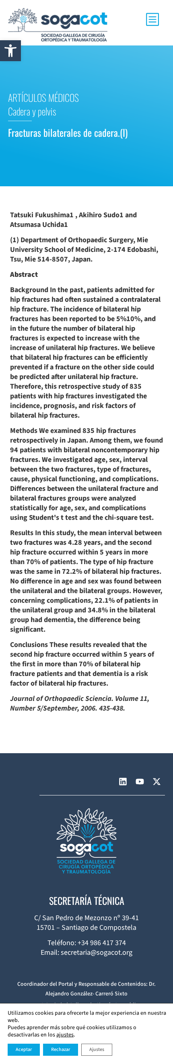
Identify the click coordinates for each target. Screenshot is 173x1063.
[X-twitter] (156, 781)
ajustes (65, 1034)
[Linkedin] (122, 781)
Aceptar (24, 1049)
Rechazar (60, 1049)
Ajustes (96, 1049)
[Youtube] (139, 781)
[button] (10, 50)
